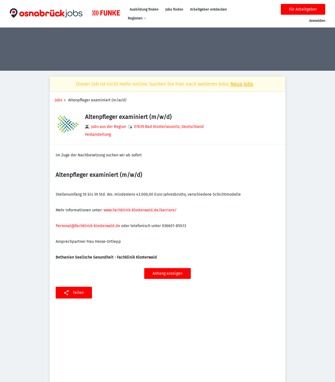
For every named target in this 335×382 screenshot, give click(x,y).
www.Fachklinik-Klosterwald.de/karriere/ (140, 210)
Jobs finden (174, 9)
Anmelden (317, 21)
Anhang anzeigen (167, 273)
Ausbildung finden (144, 9)
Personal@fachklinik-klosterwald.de (88, 225)
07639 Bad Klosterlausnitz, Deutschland (169, 126)
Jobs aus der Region (108, 126)
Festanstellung (98, 134)
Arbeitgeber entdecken (208, 9)
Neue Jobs (242, 84)
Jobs (58, 100)
